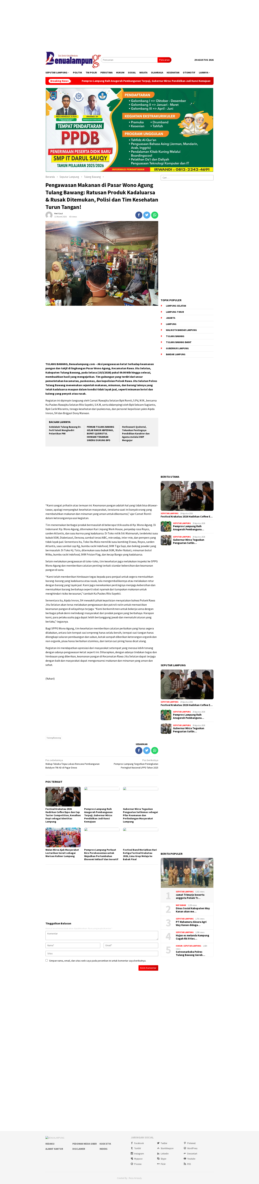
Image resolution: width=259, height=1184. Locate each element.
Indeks (103, 1148)
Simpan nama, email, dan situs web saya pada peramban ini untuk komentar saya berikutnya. (97, 960)
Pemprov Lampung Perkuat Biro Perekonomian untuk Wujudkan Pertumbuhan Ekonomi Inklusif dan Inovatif (101, 854)
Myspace (138, 1158)
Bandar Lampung (175, 354)
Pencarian (164, 59)
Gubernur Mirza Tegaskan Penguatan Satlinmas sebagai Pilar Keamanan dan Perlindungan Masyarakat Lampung (140, 815)
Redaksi (49, 1143)
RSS (189, 1164)
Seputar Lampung (169, 513)
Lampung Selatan (176, 305)
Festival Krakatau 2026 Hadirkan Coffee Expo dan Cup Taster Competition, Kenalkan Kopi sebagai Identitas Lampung (63, 815)
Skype (163, 1158)
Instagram (139, 1153)
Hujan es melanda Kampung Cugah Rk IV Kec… (192, 937)
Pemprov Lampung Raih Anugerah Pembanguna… (188, 528)
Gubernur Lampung (177, 348)
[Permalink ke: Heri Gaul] (49, 214)
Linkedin (165, 1153)
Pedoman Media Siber (84, 1143)
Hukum (179, 946)
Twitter (164, 1143)
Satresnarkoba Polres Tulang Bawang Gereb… (190, 953)
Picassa (137, 1164)
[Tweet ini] (146, 215)
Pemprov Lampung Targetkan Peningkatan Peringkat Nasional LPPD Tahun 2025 (136, 764)
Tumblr (137, 1148)
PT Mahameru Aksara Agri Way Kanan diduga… (191, 923)
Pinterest (191, 1143)
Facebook (139, 1143)
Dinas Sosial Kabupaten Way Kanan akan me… (193, 910)
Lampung (171, 324)
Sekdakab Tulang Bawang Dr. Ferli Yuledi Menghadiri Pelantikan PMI (65, 430)
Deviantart (192, 1153)
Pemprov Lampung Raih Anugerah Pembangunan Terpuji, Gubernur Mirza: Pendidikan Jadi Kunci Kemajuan (96, 81)
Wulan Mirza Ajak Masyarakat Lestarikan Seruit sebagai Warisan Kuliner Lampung (62, 853)
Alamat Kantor (54, 1148)
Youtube (191, 1158)
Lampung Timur (175, 311)
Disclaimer (78, 1148)
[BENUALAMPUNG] (73, 59)
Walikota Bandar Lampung (181, 330)
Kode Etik (105, 1143)
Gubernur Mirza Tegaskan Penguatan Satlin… (188, 541)
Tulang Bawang (54, 737)
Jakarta (170, 317)
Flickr (163, 1164)
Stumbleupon (167, 1148)
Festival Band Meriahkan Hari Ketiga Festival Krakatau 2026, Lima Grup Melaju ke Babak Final (140, 854)
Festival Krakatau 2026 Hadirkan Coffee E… (187, 516)
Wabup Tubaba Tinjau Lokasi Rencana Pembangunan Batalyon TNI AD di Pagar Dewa (72, 764)
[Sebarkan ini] (138, 215)
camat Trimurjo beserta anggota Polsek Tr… (190, 896)
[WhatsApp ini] (154, 215)
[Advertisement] (129, 24)
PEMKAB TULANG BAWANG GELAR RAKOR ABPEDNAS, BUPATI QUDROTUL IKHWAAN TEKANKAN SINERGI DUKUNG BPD (100, 433)
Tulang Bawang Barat (179, 342)
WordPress (192, 1148)
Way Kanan (181, 905)
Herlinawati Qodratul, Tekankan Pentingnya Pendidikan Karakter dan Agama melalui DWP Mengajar (136, 433)
